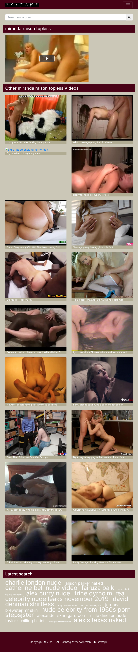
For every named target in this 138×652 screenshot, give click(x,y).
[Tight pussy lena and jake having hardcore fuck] (102, 275)
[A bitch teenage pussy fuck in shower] (102, 118)
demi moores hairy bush (91, 605)
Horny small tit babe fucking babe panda (28, 142)
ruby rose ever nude (67, 605)
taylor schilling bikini (25, 620)
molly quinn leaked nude (59, 621)
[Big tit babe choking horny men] (35, 149)
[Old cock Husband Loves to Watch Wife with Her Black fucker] (35, 328)
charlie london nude (34, 582)
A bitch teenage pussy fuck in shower (93, 142)
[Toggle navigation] (128, 4)
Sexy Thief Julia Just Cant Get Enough (27, 457)
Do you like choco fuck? (19, 299)
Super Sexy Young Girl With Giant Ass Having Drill (33, 247)
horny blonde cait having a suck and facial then (98, 404)
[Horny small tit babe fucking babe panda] (35, 118)
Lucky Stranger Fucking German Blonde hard (97, 562)
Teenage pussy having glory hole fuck (93, 247)
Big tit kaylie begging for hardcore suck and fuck (98, 457)
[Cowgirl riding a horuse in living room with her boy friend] (102, 485)
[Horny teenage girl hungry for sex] (102, 170)
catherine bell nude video (42, 587)
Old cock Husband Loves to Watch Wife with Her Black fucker (39, 352)
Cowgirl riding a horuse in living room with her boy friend (103, 509)
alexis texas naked (100, 620)
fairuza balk (97, 587)
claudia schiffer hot (14, 594)
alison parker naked (84, 583)
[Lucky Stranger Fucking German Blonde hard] (102, 538)
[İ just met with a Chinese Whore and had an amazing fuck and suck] (102, 328)
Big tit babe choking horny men (23, 153)
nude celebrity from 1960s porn (86, 609)
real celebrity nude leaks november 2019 (65, 596)
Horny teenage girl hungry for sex (91, 194)
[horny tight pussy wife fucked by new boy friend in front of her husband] (35, 485)
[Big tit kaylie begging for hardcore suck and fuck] (102, 433)
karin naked (123, 589)
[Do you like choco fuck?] (35, 275)
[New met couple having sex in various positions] (35, 380)
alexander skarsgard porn (62, 615)
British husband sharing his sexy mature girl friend (33, 562)
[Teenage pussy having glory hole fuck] (102, 223)
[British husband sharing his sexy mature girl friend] (35, 538)
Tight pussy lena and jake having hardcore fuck (98, 299)
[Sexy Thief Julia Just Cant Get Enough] (35, 433)
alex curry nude (49, 593)
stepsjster (19, 614)
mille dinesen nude (108, 615)
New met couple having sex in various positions (32, 404)
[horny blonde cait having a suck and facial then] (102, 380)
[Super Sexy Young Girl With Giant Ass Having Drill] (35, 223)
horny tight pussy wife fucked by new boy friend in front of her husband (44, 509)
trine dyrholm (93, 593)
